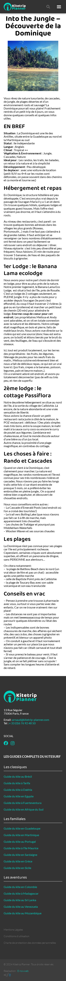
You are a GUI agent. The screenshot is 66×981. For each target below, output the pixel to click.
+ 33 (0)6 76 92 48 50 (22, 723)
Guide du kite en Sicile (17, 868)
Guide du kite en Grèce (18, 861)
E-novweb (23, 970)
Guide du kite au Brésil (18, 776)
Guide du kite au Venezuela (21, 906)
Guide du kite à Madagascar (21, 893)
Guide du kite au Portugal (20, 841)
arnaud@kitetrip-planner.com (30, 719)
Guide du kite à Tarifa (17, 783)
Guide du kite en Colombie (20, 887)
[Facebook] (6, 743)
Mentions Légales (13, 929)
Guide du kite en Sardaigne (20, 854)
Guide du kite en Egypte (19, 796)
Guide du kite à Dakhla (18, 789)
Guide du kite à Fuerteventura (22, 802)
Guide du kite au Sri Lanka (20, 900)
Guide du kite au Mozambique (22, 913)
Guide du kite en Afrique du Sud (23, 809)
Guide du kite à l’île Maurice (21, 848)
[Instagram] (12, 743)
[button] (59, 6)
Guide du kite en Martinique (21, 835)
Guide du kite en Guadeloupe (22, 828)
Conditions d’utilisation (16, 936)
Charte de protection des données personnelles (30, 942)
